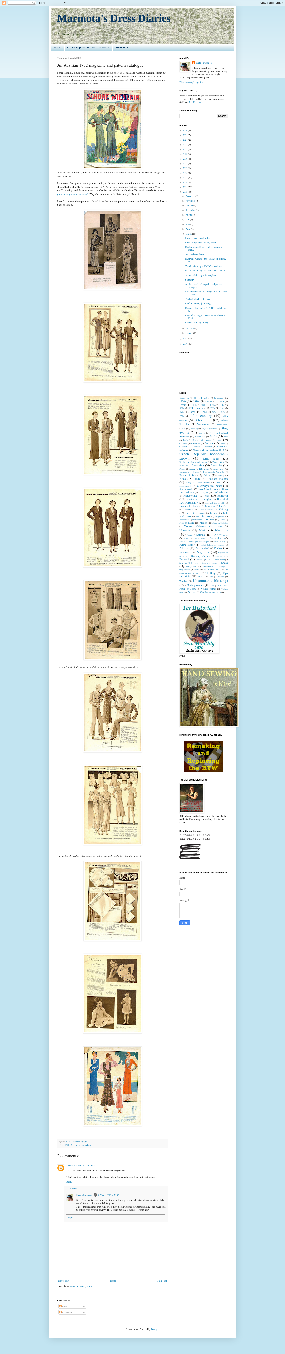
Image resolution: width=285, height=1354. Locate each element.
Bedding (194, 428)
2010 (185, 343)
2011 (185, 338)
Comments (67, 1312)
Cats (219, 440)
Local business (203, 516)
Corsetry (183, 446)
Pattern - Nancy (219, 541)
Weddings (192, 592)
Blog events (75, 1145)
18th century (196, 408)
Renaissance (220, 556)
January (189, 332)
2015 (185, 177)
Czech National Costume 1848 (208, 449)
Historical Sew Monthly (215, 503)
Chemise (183, 443)
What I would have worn (210, 592)
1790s (204, 398)
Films (182, 479)
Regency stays (199, 556)
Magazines (86, 1145)
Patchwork (187, 538)
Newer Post (63, 1280)
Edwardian (204, 468)
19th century (201, 415)
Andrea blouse (222, 424)
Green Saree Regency (208, 488)
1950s (214, 411)
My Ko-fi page (196, 101)
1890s (181, 408)
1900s (212, 408)
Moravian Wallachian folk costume (203, 525)
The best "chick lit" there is (197, 298)
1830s (221, 401)
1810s (196, 401)
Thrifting (210, 573)
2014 (185, 182)
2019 (185, 158)
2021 (185, 149)
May (188, 224)
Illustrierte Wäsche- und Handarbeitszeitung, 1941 (205, 260)
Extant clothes (187, 475)
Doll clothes (184, 465)
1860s (203, 405)
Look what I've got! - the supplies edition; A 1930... (205, 317)
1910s (221, 408)
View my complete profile (191, 82)
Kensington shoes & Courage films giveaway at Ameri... (206, 293)
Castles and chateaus (201, 440)
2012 (185, 191)
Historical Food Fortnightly (198, 499)
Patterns (183, 548)
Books (213, 436)
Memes (222, 520)
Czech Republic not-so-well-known (88, 47)
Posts (64, 1306)
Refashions (184, 552)
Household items (188, 506)
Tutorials (183, 580)
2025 (185, 135)
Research (184, 559)
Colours (209, 443)
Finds (197, 479)
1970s (181, 416)
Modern (203, 522)
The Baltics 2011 (212, 569)
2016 (185, 172)
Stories (197, 569)
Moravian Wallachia (220, 523)
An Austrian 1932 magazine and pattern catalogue (203, 285)
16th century (184, 398)
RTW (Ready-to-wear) (215, 559)
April (188, 228)
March (189, 233)
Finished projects (218, 479)
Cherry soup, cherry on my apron (200, 242)
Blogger (154, 1329)
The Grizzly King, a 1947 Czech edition (203, 266)
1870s (212, 405)
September (191, 210)
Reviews (199, 559)
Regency (202, 552)
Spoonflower (208, 566)
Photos (218, 548)
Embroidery (218, 468)
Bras (226, 436)
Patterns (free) (202, 548)
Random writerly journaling (198, 303)
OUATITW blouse (220, 535)
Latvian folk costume (195, 513)
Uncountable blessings (210, 580)
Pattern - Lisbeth (217, 538)
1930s (67, 1145)
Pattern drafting (187, 544)
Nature (189, 535)
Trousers (220, 576)
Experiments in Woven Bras (214, 472)
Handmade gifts (220, 492)
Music (202, 530)
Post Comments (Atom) (81, 1286)
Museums (184, 530)
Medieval (210, 519)
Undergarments (195, 585)
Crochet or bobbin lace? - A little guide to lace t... (206, 309)
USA (212, 585)
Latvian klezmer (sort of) (196, 322)
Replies (73, 1188)
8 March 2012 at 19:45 (84, 1165)
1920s (181, 411)
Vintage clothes (208, 588)
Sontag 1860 (191, 566)
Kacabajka (189, 509)
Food (218, 482)
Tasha (69, 1165)
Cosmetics (197, 446)
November (191, 200)
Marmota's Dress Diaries (113, 18)
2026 (185, 130)
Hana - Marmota (84, 1195)
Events (196, 472)
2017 (185, 168)
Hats (207, 495)
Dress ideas (198, 465)
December (190, 195)
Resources (122, 47)
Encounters (184, 472)
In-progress (210, 506)
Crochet (208, 446)
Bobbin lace (200, 436)
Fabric (207, 475)
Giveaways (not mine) (209, 486)
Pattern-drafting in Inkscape (212, 545)
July (188, 219)
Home (57, 47)
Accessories (203, 424)
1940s (204, 411)
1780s (194, 398)
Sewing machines (209, 563)
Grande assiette (186, 488)
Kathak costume (207, 509)
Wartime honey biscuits (195, 254)
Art (183, 428)
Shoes (224, 563)
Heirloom (222, 495)
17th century (219, 398)
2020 (185, 153)
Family (221, 475)
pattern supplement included (72, 194)
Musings (221, 529)
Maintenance (184, 520)
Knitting (223, 509)
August (189, 214)
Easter (192, 468)
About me (203, 420)
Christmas (195, 443)
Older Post (162, 1280)
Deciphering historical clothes (193, 461)
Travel (211, 576)
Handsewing (190, 495)
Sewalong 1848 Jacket (188, 563)
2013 (185, 187)
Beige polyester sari (209, 428)
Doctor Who (218, 461)
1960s (222, 412)
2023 (185, 144)
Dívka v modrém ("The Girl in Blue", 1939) (205, 270)
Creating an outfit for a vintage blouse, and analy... (204, 248)
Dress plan (216, 465)
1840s (182, 405)
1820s (209, 401)
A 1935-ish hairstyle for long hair (200, 275)
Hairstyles (203, 492)
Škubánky (189, 279)
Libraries (214, 513)
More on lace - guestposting (198, 237)
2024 (185, 139)
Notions (200, 535)
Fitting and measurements (198, 482)
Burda (185, 440)
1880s (221, 404)
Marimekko (197, 519)
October (189, 205)
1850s (195, 405)
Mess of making (186, 522)
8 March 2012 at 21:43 (108, 1194)
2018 (185, 163)
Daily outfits (211, 458)
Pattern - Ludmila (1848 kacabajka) (194, 541)
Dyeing (182, 469)
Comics (222, 443)
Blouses (202, 433)
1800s (182, 401)
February (190, 328)
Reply (69, 1181)
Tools (200, 576)
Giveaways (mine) (186, 486)
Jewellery (223, 505)
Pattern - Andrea (200, 538)
